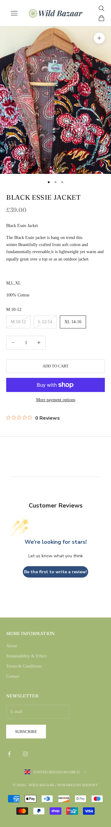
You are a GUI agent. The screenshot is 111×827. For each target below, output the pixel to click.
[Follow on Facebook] (9, 754)
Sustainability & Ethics (26, 656)
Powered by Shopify (77, 785)
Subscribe (26, 731)
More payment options (55, 400)
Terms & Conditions (24, 666)
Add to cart (55, 366)
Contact (12, 676)
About (11, 646)
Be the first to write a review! (55, 572)
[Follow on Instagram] (25, 754)
